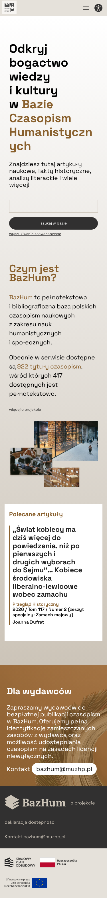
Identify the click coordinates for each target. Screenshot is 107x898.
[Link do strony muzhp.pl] (9, 8)
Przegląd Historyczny (36, 604)
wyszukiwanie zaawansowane (35, 233)
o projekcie (82, 803)
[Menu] (86, 8)
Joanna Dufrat (28, 622)
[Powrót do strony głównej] (35, 803)
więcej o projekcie (25, 409)
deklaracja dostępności (30, 822)
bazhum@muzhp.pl (64, 769)
